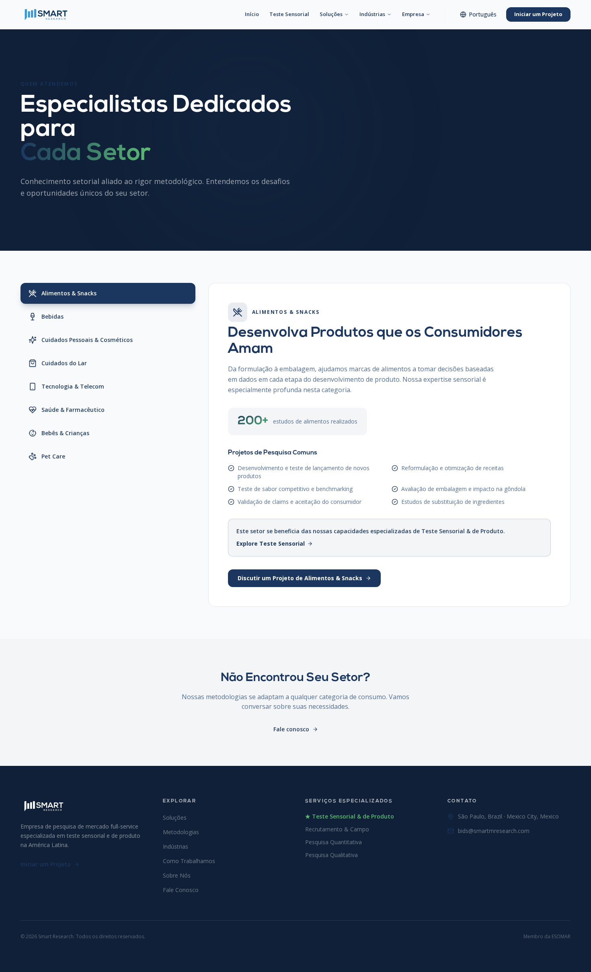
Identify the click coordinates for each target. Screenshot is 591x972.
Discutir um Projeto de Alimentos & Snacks (300, 578)
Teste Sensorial (289, 14)
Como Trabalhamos (189, 861)
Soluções (331, 14)
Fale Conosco (181, 890)
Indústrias (372, 14)
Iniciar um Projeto (538, 14)
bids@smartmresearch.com (493, 831)
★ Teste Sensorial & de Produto (349, 816)
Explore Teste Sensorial (270, 543)
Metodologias (181, 832)
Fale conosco (291, 729)
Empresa (413, 14)
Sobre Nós (177, 875)
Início (252, 14)
